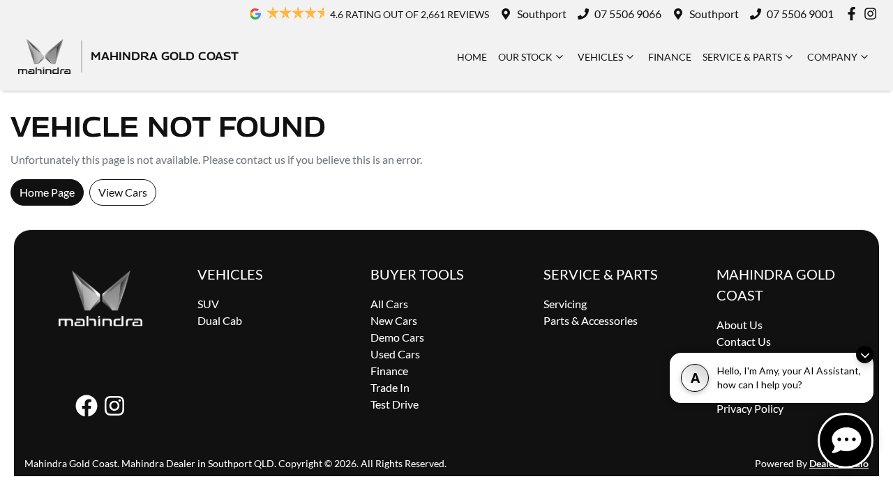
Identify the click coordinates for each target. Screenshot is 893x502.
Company (832, 57)
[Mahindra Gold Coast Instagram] (873, 13)
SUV (208, 303)
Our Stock (525, 57)
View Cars (122, 192)
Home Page (47, 192)
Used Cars (395, 353)
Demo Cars (397, 337)
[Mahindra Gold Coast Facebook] (854, 13)
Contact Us (743, 341)
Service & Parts (742, 57)
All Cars (389, 303)
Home (472, 57)
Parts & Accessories (590, 320)
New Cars (393, 320)
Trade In (390, 387)
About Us (739, 324)
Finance (669, 57)
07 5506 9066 (627, 13)
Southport (541, 13)
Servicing (565, 303)
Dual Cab (219, 320)
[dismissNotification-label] (864, 354)
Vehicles (600, 57)
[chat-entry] (845, 441)
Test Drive (394, 404)
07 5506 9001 (800, 13)
